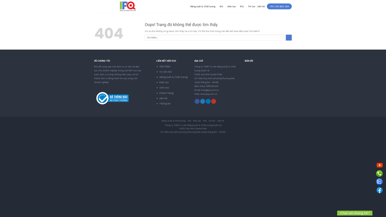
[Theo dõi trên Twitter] (202, 101)
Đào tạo (232, 6)
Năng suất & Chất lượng (202, 6)
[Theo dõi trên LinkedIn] (208, 101)
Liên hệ (261, 6)
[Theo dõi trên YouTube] (213, 101)
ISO (221, 6)
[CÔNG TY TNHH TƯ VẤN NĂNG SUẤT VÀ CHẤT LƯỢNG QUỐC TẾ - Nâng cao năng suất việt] (106, 6)
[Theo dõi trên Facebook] (197, 101)
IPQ (242, 6)
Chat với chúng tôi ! (354, 213)
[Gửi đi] (289, 38)
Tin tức (251, 6)
